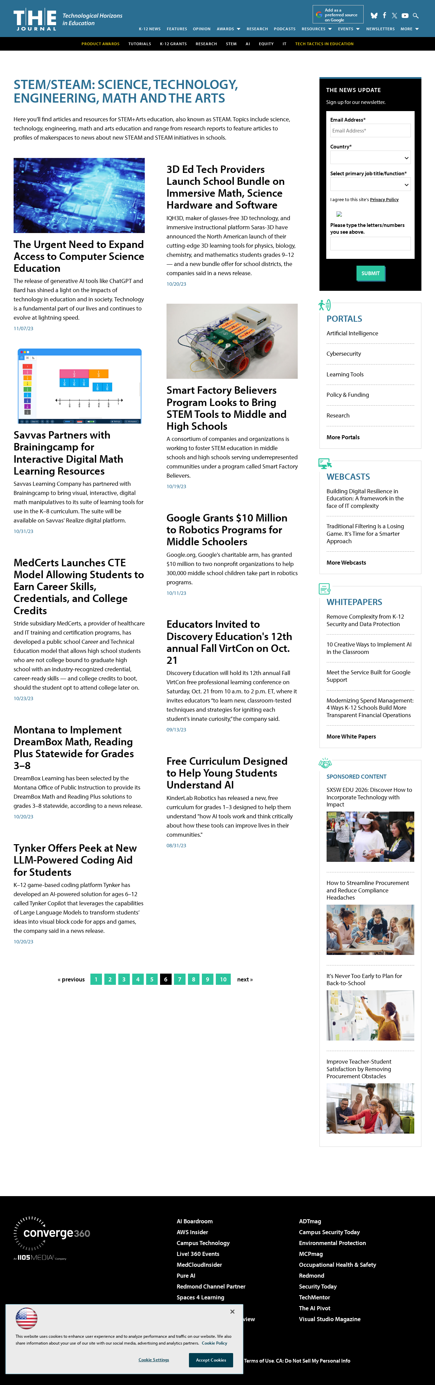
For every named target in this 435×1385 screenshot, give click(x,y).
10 (223, 979)
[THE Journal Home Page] (68, 19)
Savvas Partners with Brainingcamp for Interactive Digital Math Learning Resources (68, 452)
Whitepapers (354, 601)
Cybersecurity (344, 353)
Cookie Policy (214, 1343)
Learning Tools (345, 374)
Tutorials (139, 43)
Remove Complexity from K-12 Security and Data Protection (365, 620)
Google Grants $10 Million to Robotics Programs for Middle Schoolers (227, 529)
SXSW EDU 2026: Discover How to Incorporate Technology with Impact (369, 797)
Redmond (311, 1275)
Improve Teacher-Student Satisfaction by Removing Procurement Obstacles (359, 1069)
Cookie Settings (154, 1359)
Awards (225, 28)
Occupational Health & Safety (337, 1264)
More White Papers (351, 736)
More (407, 28)
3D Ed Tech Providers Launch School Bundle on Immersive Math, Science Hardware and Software (226, 187)
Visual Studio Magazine (330, 1319)
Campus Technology (203, 1243)
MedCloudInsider (199, 1264)
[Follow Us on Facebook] (384, 15)
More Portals (343, 437)
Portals (344, 318)
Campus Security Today (329, 1232)
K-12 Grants (173, 43)
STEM (231, 43)
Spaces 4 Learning (200, 1297)
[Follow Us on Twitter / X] (394, 15)
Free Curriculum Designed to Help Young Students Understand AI (227, 772)
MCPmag (311, 1254)
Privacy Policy (384, 199)
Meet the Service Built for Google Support (369, 675)
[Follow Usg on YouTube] (405, 15)
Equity (266, 43)
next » (245, 979)
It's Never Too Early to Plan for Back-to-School (364, 979)
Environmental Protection (332, 1243)
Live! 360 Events (198, 1254)
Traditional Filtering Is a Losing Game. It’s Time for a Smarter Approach (365, 533)
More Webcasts (346, 562)
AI (248, 43)
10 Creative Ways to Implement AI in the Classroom (369, 648)
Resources (314, 28)
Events (345, 28)
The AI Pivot (314, 1308)
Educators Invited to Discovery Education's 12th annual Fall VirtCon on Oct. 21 (229, 642)
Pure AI (186, 1275)
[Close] (232, 1311)
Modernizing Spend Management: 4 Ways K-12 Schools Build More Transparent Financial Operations (370, 707)
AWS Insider (192, 1232)
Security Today (318, 1286)
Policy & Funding (348, 394)
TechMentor (314, 1297)
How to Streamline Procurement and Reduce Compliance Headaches (368, 890)
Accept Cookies (211, 1360)
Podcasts (285, 28)
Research (257, 28)
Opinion (202, 28)
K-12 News (150, 28)
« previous (71, 979)
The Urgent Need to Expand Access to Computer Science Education (79, 255)
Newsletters (380, 28)
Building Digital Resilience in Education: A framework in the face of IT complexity (365, 498)
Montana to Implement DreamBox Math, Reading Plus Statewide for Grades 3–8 (74, 747)
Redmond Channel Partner (211, 1286)
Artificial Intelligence (352, 333)
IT (284, 43)
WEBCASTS (348, 476)
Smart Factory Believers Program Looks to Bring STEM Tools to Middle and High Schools (227, 407)
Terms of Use (259, 1360)
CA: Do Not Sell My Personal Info (313, 1360)
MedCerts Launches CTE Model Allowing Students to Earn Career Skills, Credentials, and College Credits (79, 586)
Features (177, 28)
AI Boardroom (195, 1221)
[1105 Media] (54, 1295)
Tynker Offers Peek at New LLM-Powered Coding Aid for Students (75, 859)
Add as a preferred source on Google (341, 14)
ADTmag (310, 1221)
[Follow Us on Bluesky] (374, 15)
